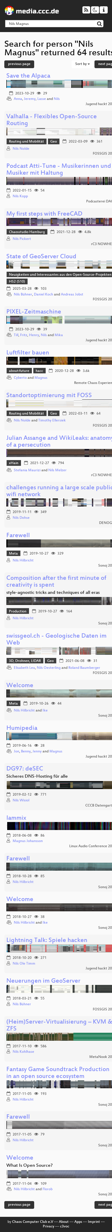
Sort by (81, 64)
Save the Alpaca (28, 76)
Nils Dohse (21, 518)
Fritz (23, 335)
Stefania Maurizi (27, 470)
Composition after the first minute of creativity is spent (56, 582)
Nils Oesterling (49, 668)
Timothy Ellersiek (52, 421)
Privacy (48, 1227)
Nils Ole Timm (24, 964)
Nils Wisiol (21, 801)
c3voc (64, 1227)
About (64, 1222)
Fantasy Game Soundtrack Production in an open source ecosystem (57, 1073)
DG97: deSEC (24, 769)
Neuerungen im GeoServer (43, 981)
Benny (26, 752)
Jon (16, 752)
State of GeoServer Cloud (41, 257)
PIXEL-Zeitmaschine (33, 312)
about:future (19, 371)
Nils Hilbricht (23, 561)
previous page (19, 64)
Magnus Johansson (28, 841)
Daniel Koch (43, 295)
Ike (45, 711)
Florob (48, 1189)
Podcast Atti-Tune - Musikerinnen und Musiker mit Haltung (58, 170)
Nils (57, 99)
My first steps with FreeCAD (44, 214)
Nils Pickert (22, 239)
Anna (18, 99)
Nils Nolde (21, 149)
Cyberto (20, 378)
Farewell (18, 535)
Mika (59, 335)
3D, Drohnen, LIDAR (25, 661)
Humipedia (21, 728)
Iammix (16, 818)
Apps (78, 1222)
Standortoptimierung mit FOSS (49, 395)
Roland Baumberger (84, 668)
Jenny (37, 752)
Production (17, 612)
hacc (39, 371)
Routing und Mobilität (26, 142)
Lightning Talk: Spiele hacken (46, 940)
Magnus (40, 378)
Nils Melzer (57, 470)
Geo (53, 142)
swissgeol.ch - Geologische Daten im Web (56, 640)
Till (16, 335)
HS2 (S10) (17, 282)
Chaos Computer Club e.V (32, 1222)
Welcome (19, 685)
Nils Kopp (20, 196)
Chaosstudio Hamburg (27, 232)
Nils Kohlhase (23, 1052)
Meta (13, 554)
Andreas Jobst (72, 295)
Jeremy (30, 99)
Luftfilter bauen (27, 353)
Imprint (94, 1222)
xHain (13, 463)
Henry (34, 335)
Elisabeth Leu (24, 668)
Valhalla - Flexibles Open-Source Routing (51, 120)
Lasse (41, 99)
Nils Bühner (23, 295)
